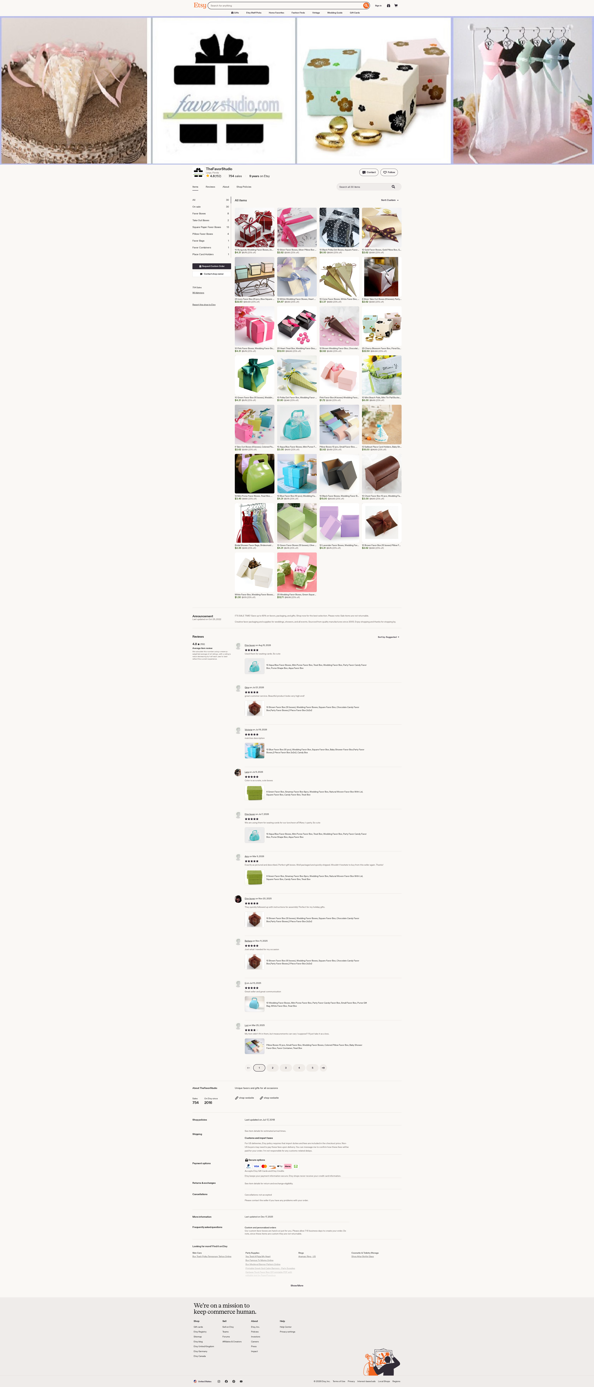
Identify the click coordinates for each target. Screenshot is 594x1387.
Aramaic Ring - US (307, 1256)
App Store (204, 1367)
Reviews (210, 186)
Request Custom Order (213, 266)
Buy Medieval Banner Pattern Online (262, 1264)
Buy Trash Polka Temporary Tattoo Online (211, 1256)
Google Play (227, 1367)
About (226, 186)
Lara (247, 772)
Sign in (378, 5)
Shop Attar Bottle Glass (362, 1256)
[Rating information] (208, 176)
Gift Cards (355, 12)
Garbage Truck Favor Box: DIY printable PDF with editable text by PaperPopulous (268, 1274)
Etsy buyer (250, 645)
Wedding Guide (334, 12)
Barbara (248, 941)
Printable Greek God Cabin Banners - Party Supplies (270, 1268)
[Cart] (396, 5)
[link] (248, 1068)
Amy (247, 856)
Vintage (316, 12)
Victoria (248, 729)
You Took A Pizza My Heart (258, 1256)
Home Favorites (276, 12)
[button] (369, 172)
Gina (247, 687)
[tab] (211, 200)
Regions (396, 1381)
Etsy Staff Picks (253, 12)
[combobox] (285, 5)
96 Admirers (198, 292)
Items (195, 186)
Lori (246, 1025)
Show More (297, 1285)
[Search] (366, 5)
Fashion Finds (298, 12)
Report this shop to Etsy (204, 304)
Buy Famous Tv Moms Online (259, 1260)
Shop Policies (244, 186)
